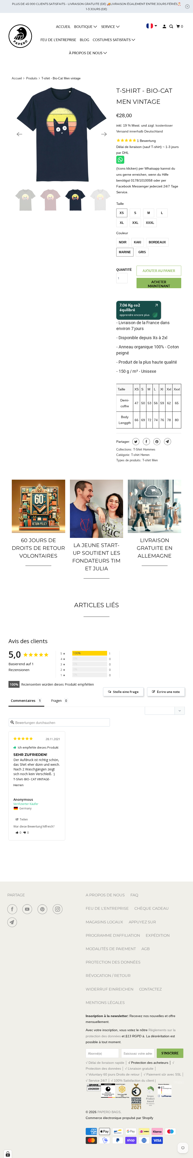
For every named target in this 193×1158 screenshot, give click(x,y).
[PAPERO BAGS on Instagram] (58, 909)
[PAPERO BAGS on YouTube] (28, 909)
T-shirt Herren (140, 455)
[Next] (104, 134)
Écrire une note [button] (168, 692)
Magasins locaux (104, 922)
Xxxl (150, 223)
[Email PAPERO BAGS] (13, 922)
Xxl (135, 223)
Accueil (63, 26)
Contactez (150, 989)
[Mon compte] (165, 26)
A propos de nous (105, 895)
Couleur (122, 233)
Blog (84, 40)
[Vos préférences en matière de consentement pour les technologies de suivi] (8, 1154)
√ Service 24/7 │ (98, 1080)
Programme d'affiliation (113, 935)
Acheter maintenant (159, 284)
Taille (120, 204)
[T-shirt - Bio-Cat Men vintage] (62, 134)
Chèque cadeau (151, 908)
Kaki (137, 242)
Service (108, 26)
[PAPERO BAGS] (20, 36)
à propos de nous (86, 53)
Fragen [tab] (56, 700)
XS (122, 213)
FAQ (134, 895)
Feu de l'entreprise (58, 40)
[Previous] (19, 134)
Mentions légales (105, 1002)
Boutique (83, 26)
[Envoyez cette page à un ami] (167, 441)
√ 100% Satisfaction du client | (133, 1080)
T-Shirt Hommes (144, 449)
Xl (122, 223)
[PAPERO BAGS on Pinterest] (43, 909)
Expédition (158, 935)
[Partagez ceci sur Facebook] (146, 441)
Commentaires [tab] (23, 700)
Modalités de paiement (111, 949)
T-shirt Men (150, 460)
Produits (31, 78)
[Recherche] (172, 26)
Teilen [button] (23, 819)
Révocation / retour (108, 975)
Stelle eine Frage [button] (126, 692)
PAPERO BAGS (109, 1112)
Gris (142, 252)
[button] (18, 833)
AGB (145, 949)
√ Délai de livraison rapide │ (107, 1063)
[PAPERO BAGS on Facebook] (13, 909)
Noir (122, 242)
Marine (125, 252)
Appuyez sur (142, 922)
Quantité (124, 270)
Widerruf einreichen (109, 989)
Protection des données (113, 962)
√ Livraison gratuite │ (141, 1068)
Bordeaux (157, 242)
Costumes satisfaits (112, 40)
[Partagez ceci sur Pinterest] (156, 441)
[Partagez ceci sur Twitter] (135, 441)
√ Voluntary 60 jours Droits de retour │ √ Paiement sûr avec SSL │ (135, 1074)
